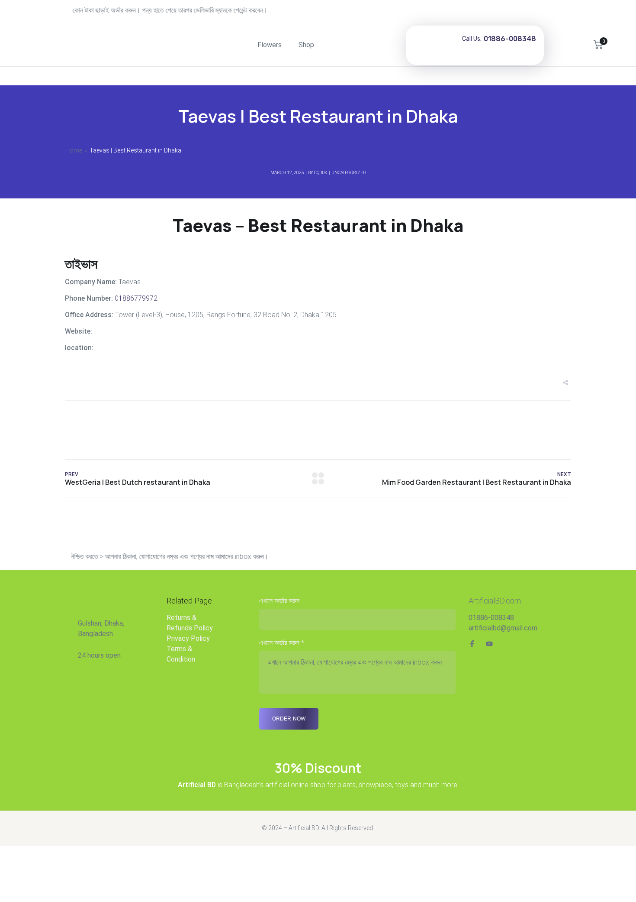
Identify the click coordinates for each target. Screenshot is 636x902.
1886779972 (135, 298)
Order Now (289, 719)
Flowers (269, 45)
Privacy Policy (188, 638)
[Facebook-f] (472, 643)
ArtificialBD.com (495, 600)
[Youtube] (489, 643)
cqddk (321, 172)
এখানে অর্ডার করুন (279, 601)
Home (73, 150)
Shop (306, 45)
